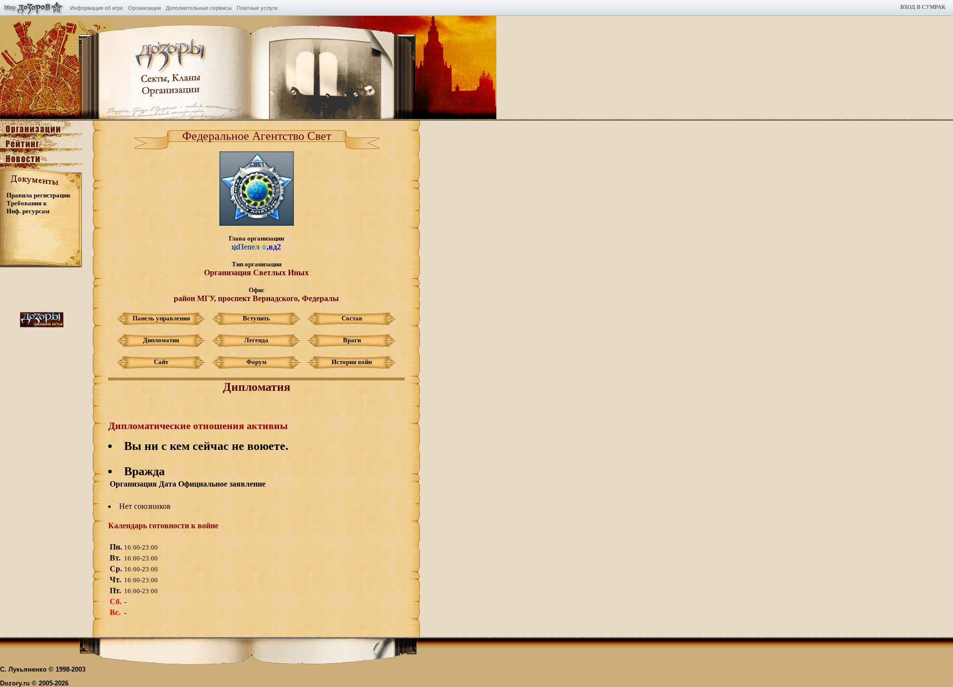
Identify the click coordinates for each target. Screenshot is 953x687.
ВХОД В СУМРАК (923, 7)
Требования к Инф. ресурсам (28, 207)
